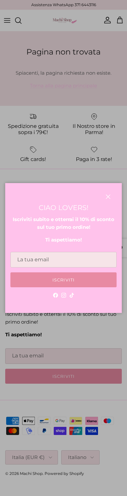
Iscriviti (63, 279)
